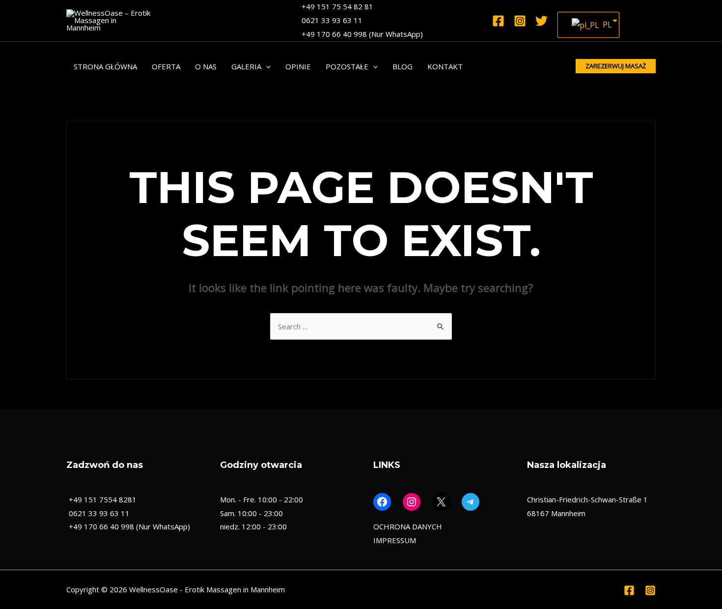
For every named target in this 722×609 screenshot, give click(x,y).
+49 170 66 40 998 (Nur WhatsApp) (362, 34)
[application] (266, 66)
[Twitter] (541, 21)
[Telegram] (470, 502)
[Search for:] (361, 326)
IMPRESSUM (394, 540)
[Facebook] (498, 21)
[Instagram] (520, 21)
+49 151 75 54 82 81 (337, 6)
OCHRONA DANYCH (407, 526)
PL (605, 24)
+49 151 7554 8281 (103, 499)
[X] (441, 502)
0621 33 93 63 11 (332, 20)
